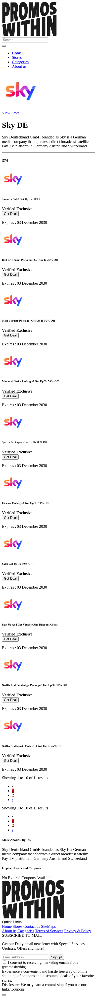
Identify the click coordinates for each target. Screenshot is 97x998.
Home (17, 53)
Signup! (56, 957)
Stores (17, 57)
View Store (11, 113)
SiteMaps (48, 926)
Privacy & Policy (77, 931)
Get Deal (10, 214)
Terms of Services (49, 931)
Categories (20, 62)
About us (19, 66)
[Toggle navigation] (4, 46)
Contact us (31, 926)
